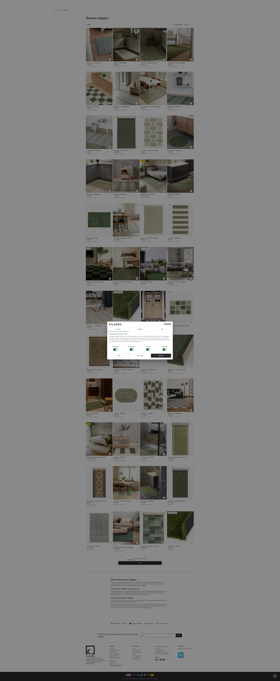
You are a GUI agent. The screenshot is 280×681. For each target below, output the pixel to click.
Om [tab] (162, 329)
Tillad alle (161, 355)
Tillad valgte (140, 355)
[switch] (132, 350)
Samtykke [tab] (118, 329)
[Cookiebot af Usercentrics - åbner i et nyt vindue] (164, 324)
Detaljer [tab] (140, 329)
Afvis (119, 355)
